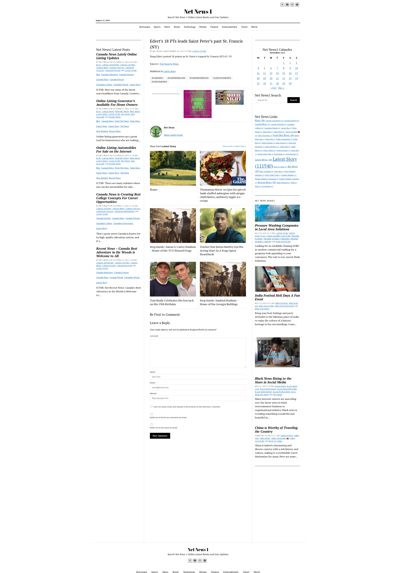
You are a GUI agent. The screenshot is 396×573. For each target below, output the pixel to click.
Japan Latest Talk (265, 154)
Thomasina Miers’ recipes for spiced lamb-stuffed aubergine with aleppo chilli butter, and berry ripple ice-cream (222, 195)
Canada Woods (108, 266)
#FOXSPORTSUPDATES (199, 78)
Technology (190, 26)
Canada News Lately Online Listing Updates (116, 56)
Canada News (102, 68)
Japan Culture (269, 150)
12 (264, 73)
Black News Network (287, 389)
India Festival (282, 143)
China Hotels (287, 436)
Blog (98, 65)
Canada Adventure (110, 65)
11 (258, 73)
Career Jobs (286, 128)
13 (271, 73)
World (254, 26)
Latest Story (131, 70)
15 (283, 73)
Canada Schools (116, 68)
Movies (203, 26)
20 (271, 78)
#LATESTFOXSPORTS (222, 78)
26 (264, 83)
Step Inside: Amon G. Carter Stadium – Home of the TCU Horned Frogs (173, 248)
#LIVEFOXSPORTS (159, 82)
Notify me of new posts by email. (164, 427)
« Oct (273, 88)
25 (258, 83)
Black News (280, 386)
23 (290, 78)
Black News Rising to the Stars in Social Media (273, 380)
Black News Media (268, 389)
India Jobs (285, 146)
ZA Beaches (267, 186)
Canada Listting (127, 65)
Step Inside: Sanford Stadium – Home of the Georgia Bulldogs (219, 302)
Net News (125, 114)
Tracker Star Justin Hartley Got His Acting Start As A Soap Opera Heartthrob (221, 250)
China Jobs (268, 132)
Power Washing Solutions (278, 236)
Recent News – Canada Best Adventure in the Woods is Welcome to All (116, 252)
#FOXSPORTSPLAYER (176, 78)
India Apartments (284, 139)
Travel (244, 26)
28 (277, 83)
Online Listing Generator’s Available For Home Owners (117, 102)
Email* (152, 383)
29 (283, 83)
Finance (214, 26)
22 (283, 78)
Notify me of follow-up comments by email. (168, 417)
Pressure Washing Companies (267, 179)
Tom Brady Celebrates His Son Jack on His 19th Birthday (172, 302)
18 (258, 78)
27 (271, 83)
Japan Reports (292, 154)
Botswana (144, 26)
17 (296, 73)
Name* (153, 372)
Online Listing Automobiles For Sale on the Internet (116, 149)
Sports (157, 26)
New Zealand (102, 131)
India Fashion (268, 143)
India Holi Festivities (284, 306)
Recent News (115, 117)
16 (290, 73)
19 (264, 78)
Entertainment (229, 26)
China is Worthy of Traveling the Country (276, 429)
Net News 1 (198, 11)
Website (153, 393)
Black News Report (263, 392)
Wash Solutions (283, 183)
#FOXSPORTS (157, 78)
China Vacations (265, 135)
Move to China (280, 167)
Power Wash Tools (273, 175)
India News (135, 111)
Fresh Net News (122, 111)
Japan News (279, 154)
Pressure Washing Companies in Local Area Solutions (276, 227)
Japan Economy (284, 150)
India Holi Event (266, 306)
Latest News (102, 114)
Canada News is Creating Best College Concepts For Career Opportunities (118, 198)
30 (290, 83)
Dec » (281, 88)
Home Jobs (270, 139)
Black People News (281, 392)
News (167, 26)
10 (296, 68)
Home (153, 189)
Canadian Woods (112, 70)
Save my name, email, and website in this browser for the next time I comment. (187, 407)
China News (279, 132)
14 (277, 73)
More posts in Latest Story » (234, 146)
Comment (154, 336)
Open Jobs (279, 171)
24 (296, 78)
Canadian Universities (124, 211)
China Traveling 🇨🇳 (280, 438)
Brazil (177, 26)
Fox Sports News (169, 64)
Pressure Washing (289, 175)
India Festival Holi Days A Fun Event (277, 297)
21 (277, 78)
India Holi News (272, 147)
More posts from (173, 135)
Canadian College (104, 84)
